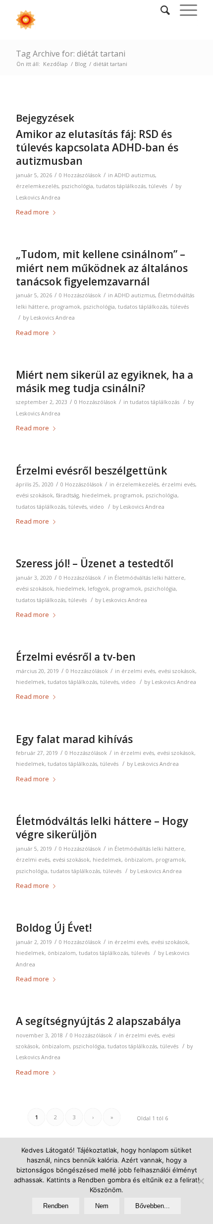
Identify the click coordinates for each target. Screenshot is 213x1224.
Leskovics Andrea (38, 197)
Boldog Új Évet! (54, 928)
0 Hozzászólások (80, 175)
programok (65, 306)
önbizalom (138, 859)
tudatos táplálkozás (121, 186)
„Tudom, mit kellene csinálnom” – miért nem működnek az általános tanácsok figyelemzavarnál (102, 267)
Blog (80, 64)
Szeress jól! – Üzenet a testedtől (94, 563)
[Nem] (201, 1181)
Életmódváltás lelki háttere (149, 577)
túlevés (158, 186)
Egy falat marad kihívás (74, 739)
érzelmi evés (178, 484)
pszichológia (77, 186)
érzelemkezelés (37, 186)
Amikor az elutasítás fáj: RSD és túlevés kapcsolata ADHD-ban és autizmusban (97, 147)
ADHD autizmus (134, 175)
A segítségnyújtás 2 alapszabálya (98, 1021)
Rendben (55, 1206)
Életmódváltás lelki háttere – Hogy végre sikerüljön (102, 827)
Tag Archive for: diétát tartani (70, 53)
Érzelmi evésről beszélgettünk (91, 470)
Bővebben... (152, 1206)
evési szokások (34, 495)
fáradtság (67, 495)
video (97, 506)
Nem (101, 1206)
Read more (32, 211)
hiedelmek (96, 495)
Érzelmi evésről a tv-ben (76, 657)
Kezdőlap (55, 64)
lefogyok (98, 588)
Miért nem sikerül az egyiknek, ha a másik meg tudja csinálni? (104, 381)
